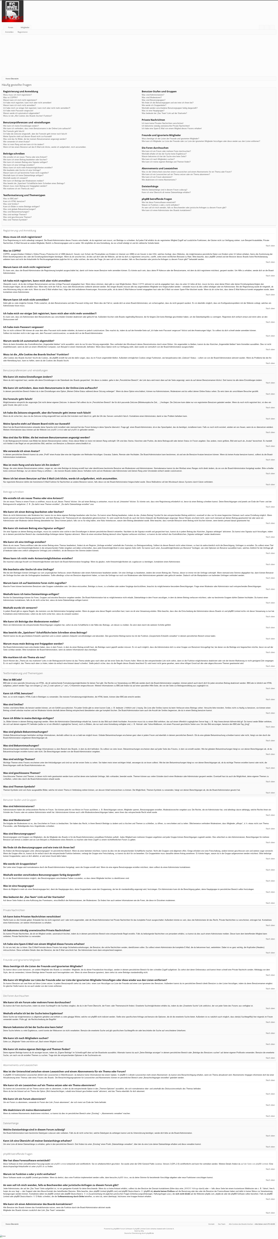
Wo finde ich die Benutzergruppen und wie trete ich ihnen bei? (167, 103)
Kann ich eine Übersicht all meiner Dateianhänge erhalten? (166, 192)
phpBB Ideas (122, 1177)
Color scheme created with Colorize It (160, 1229)
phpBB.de (75, 430)
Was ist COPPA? (10, 97)
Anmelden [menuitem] (267, 28)
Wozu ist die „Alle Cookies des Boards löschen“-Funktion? (27, 116)
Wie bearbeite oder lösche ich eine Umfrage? (22, 170)
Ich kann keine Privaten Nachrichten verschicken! (162, 123)
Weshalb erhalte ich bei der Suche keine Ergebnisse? (164, 154)
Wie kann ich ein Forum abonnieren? (157, 177)
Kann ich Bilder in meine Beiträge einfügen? (21, 206)
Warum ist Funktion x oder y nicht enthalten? (160, 205)
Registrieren (23, 32)
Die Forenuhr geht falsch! (13, 131)
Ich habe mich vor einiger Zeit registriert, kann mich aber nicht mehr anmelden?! (36, 108)
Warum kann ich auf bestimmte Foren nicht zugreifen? (26, 173)
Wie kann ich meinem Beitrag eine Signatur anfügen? (25, 162)
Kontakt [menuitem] (211, 1224)
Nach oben (270, 246)
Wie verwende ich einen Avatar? (16, 142)
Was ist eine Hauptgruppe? (153, 111)
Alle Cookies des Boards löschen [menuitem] (241, 1224)
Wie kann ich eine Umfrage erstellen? (18, 165)
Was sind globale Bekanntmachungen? (19, 209)
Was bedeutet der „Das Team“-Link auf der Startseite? (164, 113)
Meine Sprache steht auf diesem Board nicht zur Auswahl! (27, 136)
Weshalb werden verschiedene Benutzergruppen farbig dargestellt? (169, 108)
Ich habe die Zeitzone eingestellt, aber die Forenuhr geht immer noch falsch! (35, 134)
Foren (10, 27)
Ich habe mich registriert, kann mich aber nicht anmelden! (27, 103)
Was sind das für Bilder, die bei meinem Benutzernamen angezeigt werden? (34, 139)
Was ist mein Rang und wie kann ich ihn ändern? (23, 144)
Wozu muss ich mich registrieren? (17, 95)
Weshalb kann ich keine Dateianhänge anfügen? (23, 175)
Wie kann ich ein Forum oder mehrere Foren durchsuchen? (166, 151)
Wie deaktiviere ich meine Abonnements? (159, 180)
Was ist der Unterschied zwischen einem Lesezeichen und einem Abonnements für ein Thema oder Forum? (187, 172)
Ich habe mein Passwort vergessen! (18, 111)
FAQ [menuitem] (262, 28)
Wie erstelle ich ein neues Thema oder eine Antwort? (25, 157)
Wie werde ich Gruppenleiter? (154, 105)
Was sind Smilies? (11, 204)
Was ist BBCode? (10, 199)
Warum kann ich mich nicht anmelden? (19, 105)
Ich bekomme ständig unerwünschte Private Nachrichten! (166, 126)
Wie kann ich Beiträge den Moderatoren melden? (23, 181)
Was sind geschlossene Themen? (17, 217)
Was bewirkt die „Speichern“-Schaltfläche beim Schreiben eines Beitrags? (34, 183)
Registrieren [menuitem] (272, 28)
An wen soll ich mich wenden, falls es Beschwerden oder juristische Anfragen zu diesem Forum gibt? (184, 207)
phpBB (115, 1229)
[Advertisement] (88, 56)
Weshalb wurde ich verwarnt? (15, 178)
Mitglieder (25, 27)
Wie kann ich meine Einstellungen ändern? (21, 126)
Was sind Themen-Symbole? (15, 220)
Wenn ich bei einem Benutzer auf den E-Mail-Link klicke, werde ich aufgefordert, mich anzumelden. (44, 147)
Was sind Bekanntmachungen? (16, 212)
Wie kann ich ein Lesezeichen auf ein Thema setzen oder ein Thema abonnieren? (176, 174)
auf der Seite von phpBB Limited (254, 1164)
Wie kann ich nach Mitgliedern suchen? (158, 159)
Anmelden (9, 32)
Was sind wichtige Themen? (15, 214)
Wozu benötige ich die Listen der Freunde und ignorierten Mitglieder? (170, 139)
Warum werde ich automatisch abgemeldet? (21, 113)
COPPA (141, 284)
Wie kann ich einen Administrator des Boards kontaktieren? (166, 210)
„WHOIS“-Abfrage (191, 1188)
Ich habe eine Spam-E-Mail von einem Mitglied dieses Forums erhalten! (172, 128)
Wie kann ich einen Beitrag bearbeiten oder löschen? (25, 160)
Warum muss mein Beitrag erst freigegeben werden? (25, 186)
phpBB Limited (57, 430)
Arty (142, 1231)
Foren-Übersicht (12, 1224)
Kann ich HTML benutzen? (14, 201)
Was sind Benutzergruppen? (153, 100)
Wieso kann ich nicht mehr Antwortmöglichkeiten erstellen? (28, 168)
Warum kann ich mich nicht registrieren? (20, 100)
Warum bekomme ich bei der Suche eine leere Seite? (164, 156)
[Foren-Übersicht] (13, 12)
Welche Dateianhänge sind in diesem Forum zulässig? (164, 190)
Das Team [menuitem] (221, 1224)
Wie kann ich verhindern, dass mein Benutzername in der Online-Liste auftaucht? (37, 128)
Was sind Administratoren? (153, 95)
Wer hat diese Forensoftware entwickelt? (159, 202)
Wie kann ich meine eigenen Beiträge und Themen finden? (166, 162)
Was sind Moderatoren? (152, 97)
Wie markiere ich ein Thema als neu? (18, 189)
